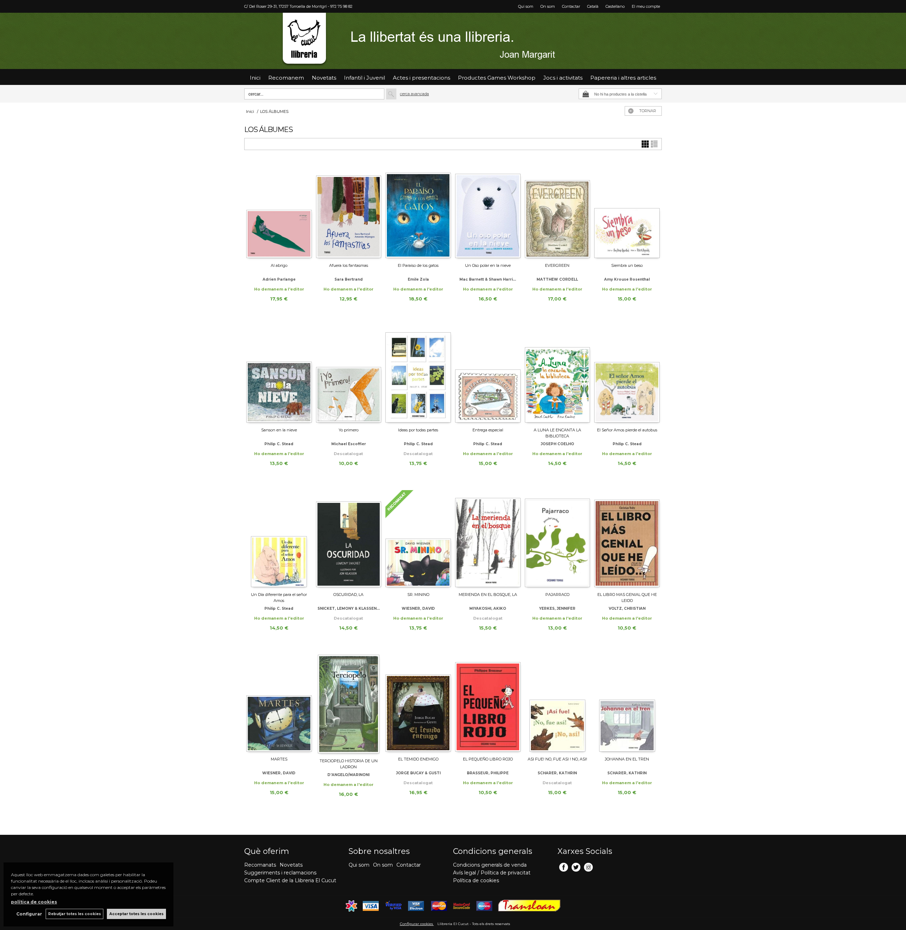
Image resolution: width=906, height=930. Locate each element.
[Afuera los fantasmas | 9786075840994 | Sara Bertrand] (349, 209)
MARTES (279, 759)
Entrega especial (487, 429)
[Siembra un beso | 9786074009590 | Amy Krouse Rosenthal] (627, 209)
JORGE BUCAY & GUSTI (418, 773)
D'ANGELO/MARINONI (348, 775)
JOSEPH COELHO (557, 444)
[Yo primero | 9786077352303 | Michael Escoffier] (349, 374)
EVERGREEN (557, 265)
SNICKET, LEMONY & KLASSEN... (348, 608)
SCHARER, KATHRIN (557, 773)
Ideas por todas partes (418, 429)
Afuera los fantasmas (348, 265)
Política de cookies (476, 880)
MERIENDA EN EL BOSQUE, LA (488, 594)
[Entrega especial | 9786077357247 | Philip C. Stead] (488, 374)
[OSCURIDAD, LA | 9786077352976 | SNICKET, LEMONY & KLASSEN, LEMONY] (349, 538)
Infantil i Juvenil (364, 77)
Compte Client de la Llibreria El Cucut (290, 880)
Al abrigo (279, 265)
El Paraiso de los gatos (418, 265)
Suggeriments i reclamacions (280, 872)
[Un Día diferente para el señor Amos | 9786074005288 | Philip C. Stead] (279, 538)
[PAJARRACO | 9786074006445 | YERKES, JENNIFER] (557, 538)
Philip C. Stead (278, 444)
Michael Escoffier (348, 444)
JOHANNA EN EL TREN (627, 759)
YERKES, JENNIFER (557, 608)
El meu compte (646, 6)
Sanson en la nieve (279, 429)
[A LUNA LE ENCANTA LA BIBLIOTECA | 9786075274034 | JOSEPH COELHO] (557, 374)
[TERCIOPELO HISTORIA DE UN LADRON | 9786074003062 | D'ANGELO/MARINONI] (349, 704)
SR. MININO (418, 594)
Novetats (291, 865)
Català (592, 6)
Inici (255, 77)
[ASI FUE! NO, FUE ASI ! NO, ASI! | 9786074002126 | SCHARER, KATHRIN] (557, 703)
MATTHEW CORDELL (557, 279)
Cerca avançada (414, 93)
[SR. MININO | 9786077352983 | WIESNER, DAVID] (418, 538)
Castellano (615, 6)
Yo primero (349, 429)
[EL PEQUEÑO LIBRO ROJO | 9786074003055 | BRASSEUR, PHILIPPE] (488, 703)
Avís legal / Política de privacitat (492, 872)
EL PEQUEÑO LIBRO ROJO (488, 759)
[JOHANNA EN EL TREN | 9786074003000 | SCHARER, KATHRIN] (627, 703)
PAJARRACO (557, 594)
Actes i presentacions (421, 77)
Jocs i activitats (563, 77)
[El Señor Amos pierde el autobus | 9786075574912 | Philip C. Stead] (627, 374)
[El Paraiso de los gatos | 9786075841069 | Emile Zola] (418, 209)
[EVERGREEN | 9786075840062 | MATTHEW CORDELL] (557, 209)
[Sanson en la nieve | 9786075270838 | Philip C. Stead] (279, 374)
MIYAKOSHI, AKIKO (487, 608)
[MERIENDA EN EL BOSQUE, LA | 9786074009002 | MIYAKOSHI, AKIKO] (488, 538)
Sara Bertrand (348, 279)
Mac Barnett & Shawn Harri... (487, 279)
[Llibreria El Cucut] (453, 41)
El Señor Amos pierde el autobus (627, 429)
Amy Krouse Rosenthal (627, 279)
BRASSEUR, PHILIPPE (488, 773)
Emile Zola (418, 279)
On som (547, 6)
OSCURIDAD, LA (348, 594)
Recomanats (260, 865)
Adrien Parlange (279, 279)
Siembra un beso (627, 265)
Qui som (525, 6)
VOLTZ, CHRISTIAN (627, 608)
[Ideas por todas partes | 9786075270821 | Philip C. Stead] (418, 374)
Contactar (571, 6)
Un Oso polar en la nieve (488, 265)
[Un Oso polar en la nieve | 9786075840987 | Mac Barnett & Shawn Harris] (488, 209)
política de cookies (34, 902)
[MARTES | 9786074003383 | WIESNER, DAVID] (279, 703)
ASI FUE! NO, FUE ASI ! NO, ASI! (557, 759)
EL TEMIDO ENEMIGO (418, 759)
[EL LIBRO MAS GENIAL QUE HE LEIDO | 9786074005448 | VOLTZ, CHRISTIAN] (627, 538)
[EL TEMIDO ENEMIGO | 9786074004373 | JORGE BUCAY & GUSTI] (418, 703)
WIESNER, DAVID (418, 608)
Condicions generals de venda (490, 865)
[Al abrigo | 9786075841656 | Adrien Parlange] (279, 209)
